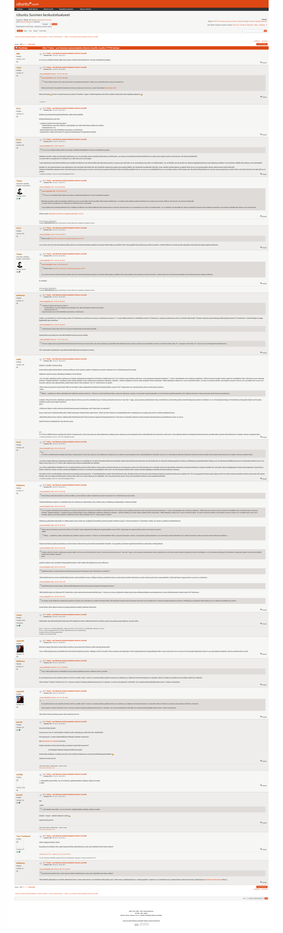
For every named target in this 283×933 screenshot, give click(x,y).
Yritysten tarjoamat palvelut (258, 21)
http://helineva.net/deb (50, 741)
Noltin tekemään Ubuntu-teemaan (151, 915)
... (25, 44)
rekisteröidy (47, 20)
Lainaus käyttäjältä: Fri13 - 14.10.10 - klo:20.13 (52, 187)
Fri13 (18, 140)
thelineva (20, 295)
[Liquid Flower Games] (19, 626)
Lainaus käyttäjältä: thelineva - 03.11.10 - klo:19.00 (53, 697)
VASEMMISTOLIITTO (45, 854)
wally (18, 359)
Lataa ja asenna (226, 21)
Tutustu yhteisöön (238, 21)
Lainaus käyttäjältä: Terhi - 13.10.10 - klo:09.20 (55, 78)
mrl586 (19, 774)
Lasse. (19, 615)
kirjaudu (39, 20)
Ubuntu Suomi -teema (127, 915)
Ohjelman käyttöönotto (213, 880)
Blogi (246, 21)
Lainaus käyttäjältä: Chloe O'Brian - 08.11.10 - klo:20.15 (54, 869)
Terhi (18, 68)
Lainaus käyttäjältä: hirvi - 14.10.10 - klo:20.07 (52, 301)
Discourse (236, 25)
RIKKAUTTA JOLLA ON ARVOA (61, 854)
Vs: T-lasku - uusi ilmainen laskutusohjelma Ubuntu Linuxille (65, 53)
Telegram (262, 25)
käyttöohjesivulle (110, 88)
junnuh (19, 722)
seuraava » (265, 41)
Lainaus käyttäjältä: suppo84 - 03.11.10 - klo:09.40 (53, 667)
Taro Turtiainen (23, 836)
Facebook (243, 25)
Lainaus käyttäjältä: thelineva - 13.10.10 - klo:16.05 (53, 73)
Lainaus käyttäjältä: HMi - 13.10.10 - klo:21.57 (51, 146)
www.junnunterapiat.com (47, 767)
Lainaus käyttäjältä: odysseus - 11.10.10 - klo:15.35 (53, 339)
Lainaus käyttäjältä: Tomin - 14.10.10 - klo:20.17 (52, 234)
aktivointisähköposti (26, 22)
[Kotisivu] (19, 730)
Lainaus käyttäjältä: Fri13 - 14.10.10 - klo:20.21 (52, 260)
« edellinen (256, 41)
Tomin (19, 181)
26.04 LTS (216, 21)
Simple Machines (148, 911)
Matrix (256, 25)
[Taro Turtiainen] (19, 852)
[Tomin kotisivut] (19, 199)
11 (26, 44)
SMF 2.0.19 (132, 911)
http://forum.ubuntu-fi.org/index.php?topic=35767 (66, 214)
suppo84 (20, 641)
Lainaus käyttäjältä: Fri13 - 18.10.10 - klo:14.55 (52, 596)
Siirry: (244, 898)
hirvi (18, 108)
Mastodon (250, 25)
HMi (18, 54)
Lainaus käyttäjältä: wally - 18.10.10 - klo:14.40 (52, 448)
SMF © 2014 (139, 911)
